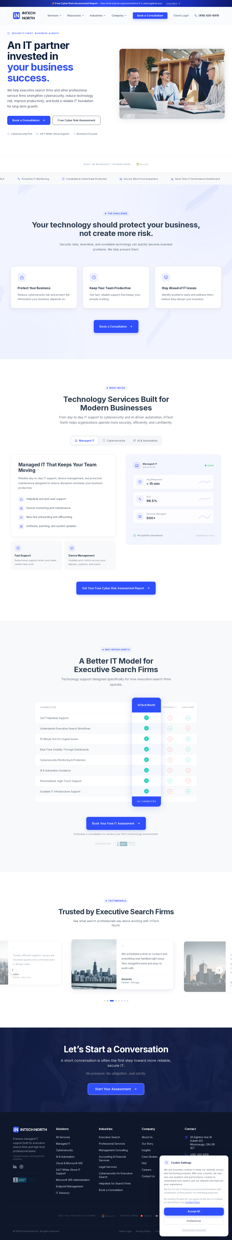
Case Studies (150, 1156)
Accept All (194, 1211)
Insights (146, 1150)
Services (52, 15)
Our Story (147, 1143)
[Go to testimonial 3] (111, 1000)
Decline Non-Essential (194, 1230)
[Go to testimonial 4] (116, 1000)
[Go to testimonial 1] (104, 1000)
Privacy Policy (143, 1231)
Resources (74, 15)
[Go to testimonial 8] (127, 1000)
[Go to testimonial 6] (122, 1000)
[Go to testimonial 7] (124, 1000)
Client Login (181, 15)
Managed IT (63, 1143)
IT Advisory (63, 1192)
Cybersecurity (64, 1150)
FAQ (144, 1163)
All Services (63, 1137)
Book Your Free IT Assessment (113, 823)
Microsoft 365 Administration (73, 1179)
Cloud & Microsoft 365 (69, 1163)
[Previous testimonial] (13, 970)
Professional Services (112, 1143)
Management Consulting (113, 1150)
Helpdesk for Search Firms (115, 1183)
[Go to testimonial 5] (119, 1000)
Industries (96, 15)
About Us (147, 1137)
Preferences (194, 1220)
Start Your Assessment (113, 1089)
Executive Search (109, 1137)
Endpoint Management (69, 1186)
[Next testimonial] (219, 970)
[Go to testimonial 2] (107, 1000)
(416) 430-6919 (209, 15)
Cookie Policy (192, 1202)
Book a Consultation (150, 15)
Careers (146, 1169)
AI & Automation (65, 1156)
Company (118, 15)
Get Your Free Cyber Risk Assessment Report (113, 588)
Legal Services (108, 1166)
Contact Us (148, 1176)
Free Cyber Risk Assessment (76, 120)
